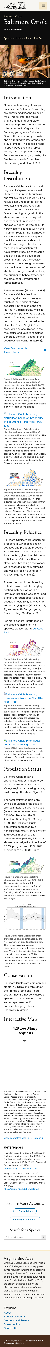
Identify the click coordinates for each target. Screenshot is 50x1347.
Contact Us (10, 1328)
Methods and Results (16, 1320)
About (7, 1312)
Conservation (12, 1324)
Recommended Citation (14, 1343)
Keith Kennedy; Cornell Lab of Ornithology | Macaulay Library (23, 84)
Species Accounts (15, 1316)
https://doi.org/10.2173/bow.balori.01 (21, 1189)
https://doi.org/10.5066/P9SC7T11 (20, 1168)
